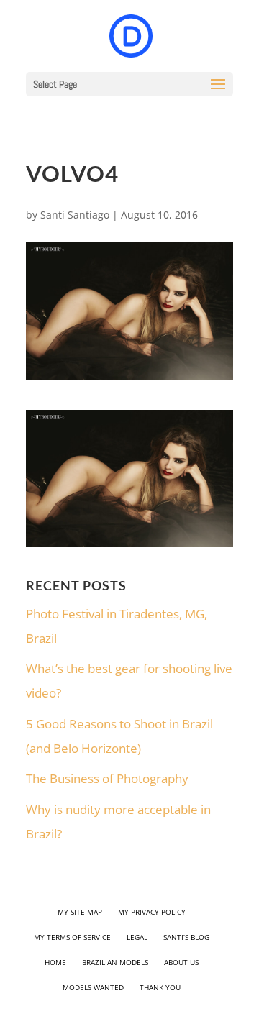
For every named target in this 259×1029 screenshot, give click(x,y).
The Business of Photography (107, 778)
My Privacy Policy (152, 912)
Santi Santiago (74, 214)
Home (55, 962)
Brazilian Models (115, 962)
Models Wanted (93, 987)
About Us (181, 962)
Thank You (160, 987)
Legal (137, 937)
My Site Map (80, 912)
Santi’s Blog (186, 937)
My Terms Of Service (72, 937)
